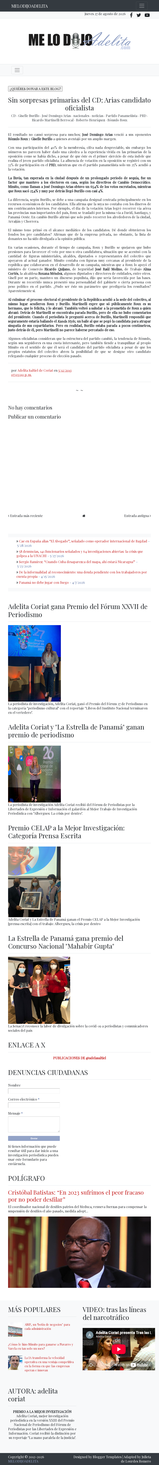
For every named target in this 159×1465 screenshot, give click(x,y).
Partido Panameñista (122, 115)
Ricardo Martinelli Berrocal (53, 120)
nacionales (81, 115)
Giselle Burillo (29, 115)
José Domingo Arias (57, 115)
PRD (143, 115)
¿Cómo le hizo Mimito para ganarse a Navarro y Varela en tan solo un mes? (40, 1346)
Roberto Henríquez (91, 120)
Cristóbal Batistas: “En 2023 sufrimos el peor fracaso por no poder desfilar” (76, 1195)
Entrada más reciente (26, 515)
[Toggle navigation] (142, 6)
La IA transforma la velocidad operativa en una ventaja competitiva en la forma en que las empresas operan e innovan (49, 1364)
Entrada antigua (136, 515)
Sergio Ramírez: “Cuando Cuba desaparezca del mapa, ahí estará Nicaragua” (77, 562)
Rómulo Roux (117, 120)
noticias (98, 115)
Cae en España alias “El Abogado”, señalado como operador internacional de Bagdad (83, 541)
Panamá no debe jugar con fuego (44, 582)
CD (14, 115)
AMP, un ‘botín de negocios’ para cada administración (47, 1326)
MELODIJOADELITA (29, 6)
